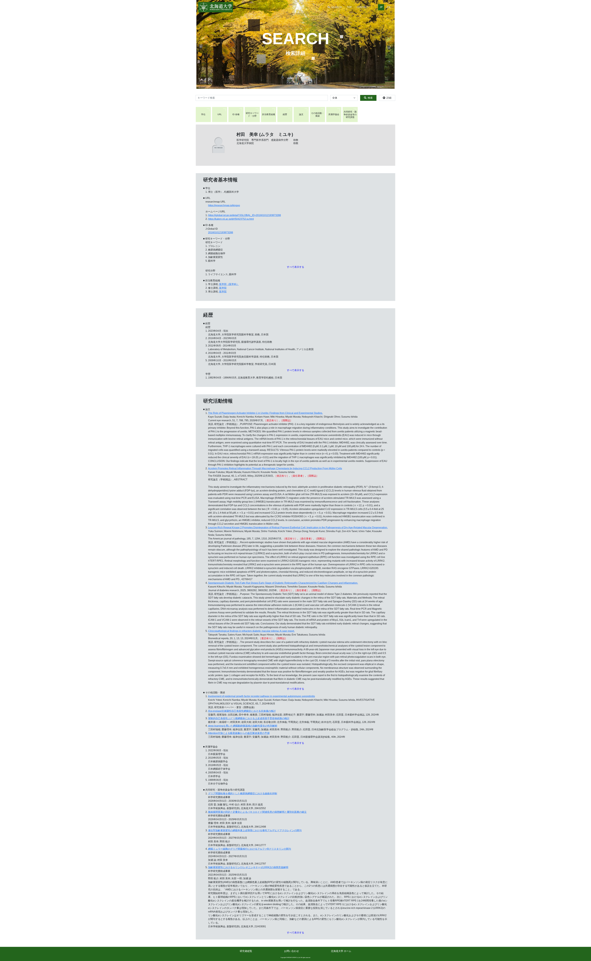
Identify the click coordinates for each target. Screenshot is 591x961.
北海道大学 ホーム (341, 951)
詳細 (388, 98)
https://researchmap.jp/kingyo (224, 205)
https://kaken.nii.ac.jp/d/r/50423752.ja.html (231, 219)
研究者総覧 (246, 951)
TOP (349, 7)
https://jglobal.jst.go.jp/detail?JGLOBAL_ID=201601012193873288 (244, 215)
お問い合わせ (291, 951)
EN (388, 7)
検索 (370, 98)
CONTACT (363, 7)
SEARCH (336, 7)
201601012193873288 (220, 232)
